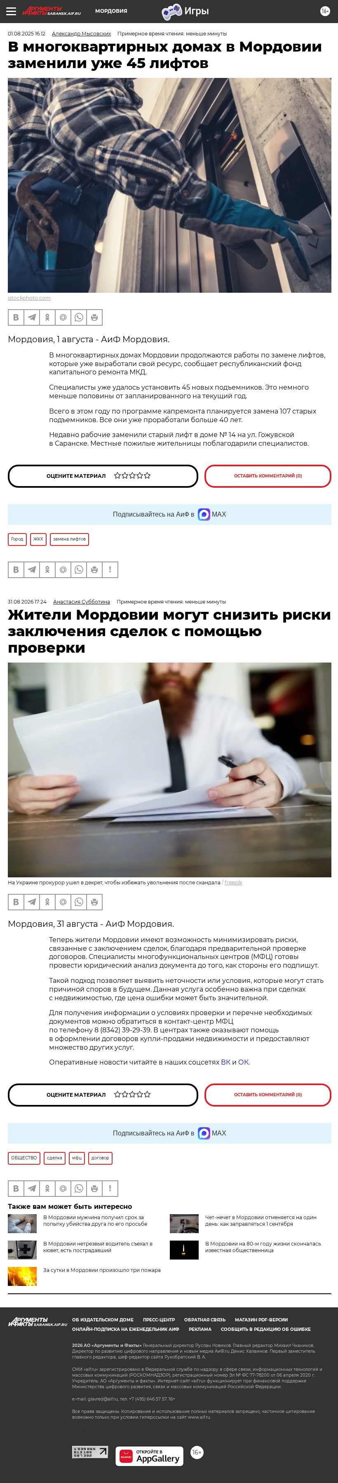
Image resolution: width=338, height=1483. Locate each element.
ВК (225, 1062)
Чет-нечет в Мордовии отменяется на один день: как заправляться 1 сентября (261, 1220)
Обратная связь (204, 1320)
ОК (243, 1062)
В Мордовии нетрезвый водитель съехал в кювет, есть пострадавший (98, 1247)
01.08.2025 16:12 (26, 34)
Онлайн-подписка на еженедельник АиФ (125, 1329)
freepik (233, 882)
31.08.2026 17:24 (27, 602)
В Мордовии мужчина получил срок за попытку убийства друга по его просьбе (95, 1220)
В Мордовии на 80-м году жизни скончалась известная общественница (263, 1247)
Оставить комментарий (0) (268, 476)
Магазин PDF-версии (261, 1320)
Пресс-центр (159, 1320)
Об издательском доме (103, 1320)
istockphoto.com (29, 298)
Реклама (200, 1329)
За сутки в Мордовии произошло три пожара (102, 1270)
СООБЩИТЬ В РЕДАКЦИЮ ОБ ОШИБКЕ (266, 1329)
